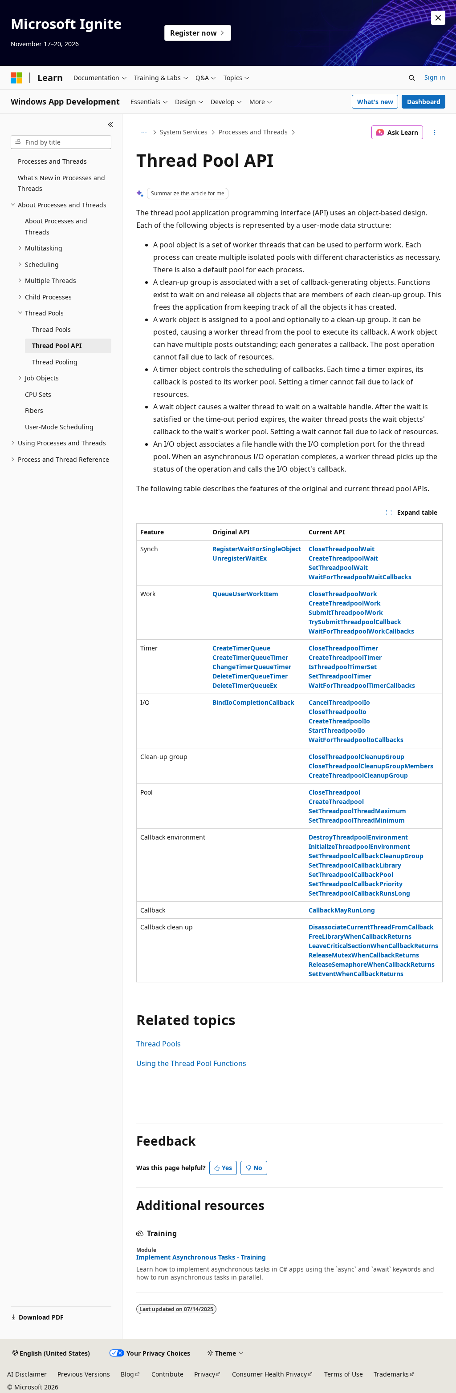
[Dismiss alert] (438, 18)
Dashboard (423, 101)
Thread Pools (158, 1044)
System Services (184, 132)
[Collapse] (110, 124)
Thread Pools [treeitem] (51, 329)
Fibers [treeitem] (34, 410)
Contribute (167, 1374)
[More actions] (434, 132)
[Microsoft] (16, 78)
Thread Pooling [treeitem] (54, 362)
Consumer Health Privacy (269, 1374)
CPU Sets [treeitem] (38, 394)
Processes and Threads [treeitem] (52, 161)
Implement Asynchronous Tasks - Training (201, 1257)
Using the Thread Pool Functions (191, 1063)
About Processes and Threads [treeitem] (56, 226)
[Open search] (412, 78)
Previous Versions (83, 1374)
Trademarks (391, 1374)
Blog (127, 1374)
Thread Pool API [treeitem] (56, 345)
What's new (375, 101)
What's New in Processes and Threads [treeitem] (61, 183)
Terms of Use (343, 1374)
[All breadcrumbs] (144, 132)
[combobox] (61, 142)
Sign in (434, 77)
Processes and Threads (253, 132)
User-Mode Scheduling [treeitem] (59, 427)
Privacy (204, 1374)
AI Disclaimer (27, 1374)
